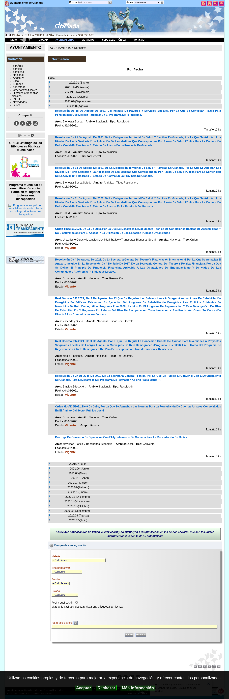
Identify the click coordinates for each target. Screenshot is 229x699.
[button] (162, 2)
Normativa (80, 47)
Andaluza (18, 77)
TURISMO (139, 39)
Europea (18, 84)
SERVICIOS (88, 39)
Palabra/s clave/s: (62, 622)
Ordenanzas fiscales (25, 90)
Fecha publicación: (62, 602)
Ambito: (56, 579)
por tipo (17, 68)
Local (16, 81)
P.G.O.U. (18, 99)
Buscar (73, 2)
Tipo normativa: (60, 567)
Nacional (18, 74)
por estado (19, 87)
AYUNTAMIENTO (64, 39)
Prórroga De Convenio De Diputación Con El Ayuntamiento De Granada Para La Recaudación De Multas (121, 437)
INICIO (13, 39)
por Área (18, 65)
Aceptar (83, 688)
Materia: (56, 556)
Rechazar (106, 688)
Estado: (56, 591)
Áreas (130, 2)
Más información (138, 688)
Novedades (20, 102)
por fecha (18, 71)
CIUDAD (43, 39)
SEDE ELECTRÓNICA (114, 39)
